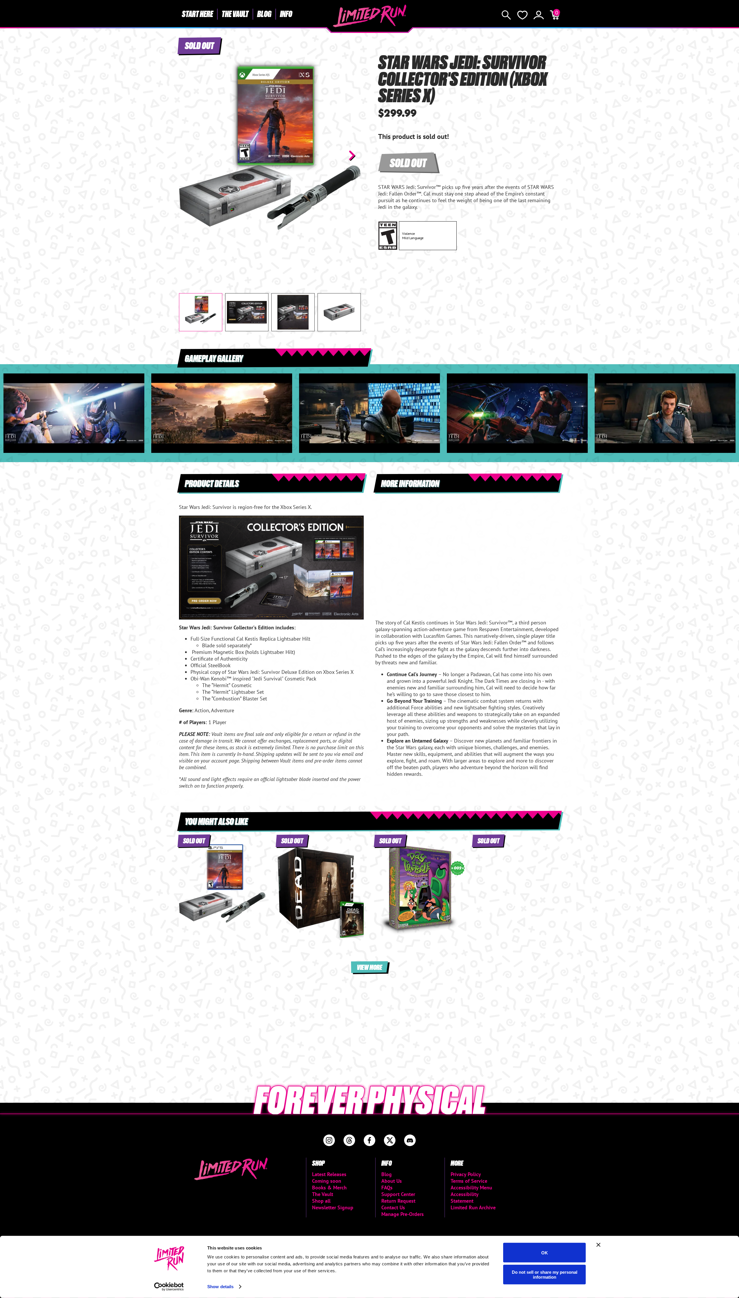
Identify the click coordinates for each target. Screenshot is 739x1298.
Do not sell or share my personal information (544, 1274)
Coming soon (326, 1181)
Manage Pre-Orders (402, 1214)
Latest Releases (329, 1174)
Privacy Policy (466, 1174)
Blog (264, 13)
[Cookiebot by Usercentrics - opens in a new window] (169, 1286)
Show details (220, 1286)
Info (286, 13)
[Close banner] (598, 1245)
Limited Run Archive (473, 1207)
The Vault (235, 13)
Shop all (321, 1200)
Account (538, 15)
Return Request (398, 1200)
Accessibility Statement (464, 1197)
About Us (391, 1181)
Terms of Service (469, 1181)
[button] (188, 155)
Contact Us (393, 1207)
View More (369, 966)
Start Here (197, 13)
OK (544, 1252)
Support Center (398, 1194)
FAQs (387, 1187)
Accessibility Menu (471, 1187)
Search (506, 15)
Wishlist (522, 15)
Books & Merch (329, 1187)
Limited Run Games (369, 16)
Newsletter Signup (332, 1207)
